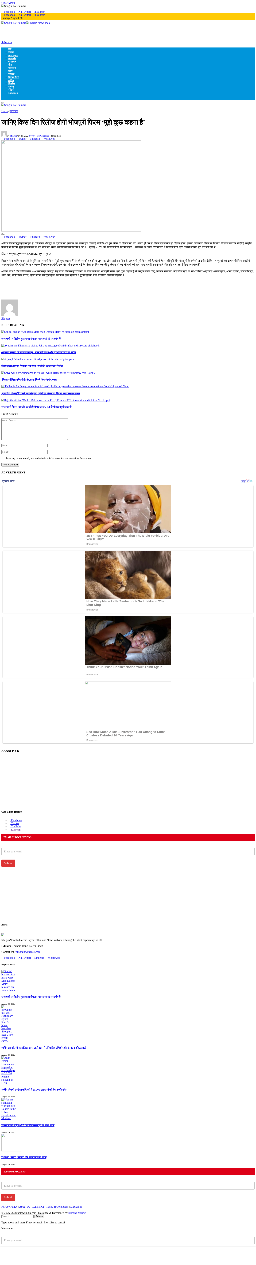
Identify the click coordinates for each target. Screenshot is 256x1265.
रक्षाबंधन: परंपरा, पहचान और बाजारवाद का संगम (23, 1157)
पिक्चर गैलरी (13, 77)
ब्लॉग (10, 71)
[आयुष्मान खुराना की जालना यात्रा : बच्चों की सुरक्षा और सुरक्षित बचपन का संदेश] (50, 345)
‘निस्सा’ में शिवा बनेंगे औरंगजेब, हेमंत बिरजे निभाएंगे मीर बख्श (29, 379)
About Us (24, 1206)
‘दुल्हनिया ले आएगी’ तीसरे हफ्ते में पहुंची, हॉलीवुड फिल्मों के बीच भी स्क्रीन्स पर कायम (40, 393)
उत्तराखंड (12, 58)
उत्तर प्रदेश (13, 55)
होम (9, 49)
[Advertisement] (64, 32)
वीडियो (11, 89)
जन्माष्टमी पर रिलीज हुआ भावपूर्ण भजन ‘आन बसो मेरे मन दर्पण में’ (31, 338)
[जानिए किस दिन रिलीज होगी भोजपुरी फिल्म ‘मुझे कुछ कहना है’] (71, 230)
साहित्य (11, 74)
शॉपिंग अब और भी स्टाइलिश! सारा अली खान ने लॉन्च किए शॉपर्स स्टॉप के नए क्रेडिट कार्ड (43, 1047)
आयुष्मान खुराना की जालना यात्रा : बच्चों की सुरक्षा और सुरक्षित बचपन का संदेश (38, 352)
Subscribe (6, 42)
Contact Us (38, 1206)
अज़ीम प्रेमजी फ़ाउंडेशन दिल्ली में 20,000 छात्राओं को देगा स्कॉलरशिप (34, 1089)
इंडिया (11, 52)
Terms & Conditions (57, 1206)
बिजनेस (11, 83)
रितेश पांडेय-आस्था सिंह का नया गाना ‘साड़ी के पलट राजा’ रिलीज (32, 366)
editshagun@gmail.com (27, 951)
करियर (11, 80)
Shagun (13, 136)
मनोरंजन (12, 67)
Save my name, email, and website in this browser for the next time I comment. (49, 458)
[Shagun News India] (26, 22)
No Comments (43, 136)
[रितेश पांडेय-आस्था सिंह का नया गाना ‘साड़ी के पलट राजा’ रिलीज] (37, 359)
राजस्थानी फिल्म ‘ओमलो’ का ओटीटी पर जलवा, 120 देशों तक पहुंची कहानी (36, 406)
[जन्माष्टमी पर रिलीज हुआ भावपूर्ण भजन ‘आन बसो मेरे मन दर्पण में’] (45, 331)
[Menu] (2, 102)
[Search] (2, 98)
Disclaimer (76, 1206)
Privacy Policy (9, 1206)
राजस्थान (12, 61)
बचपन (11, 86)
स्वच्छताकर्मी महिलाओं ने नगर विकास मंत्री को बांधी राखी (27, 1125)
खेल (10, 64)
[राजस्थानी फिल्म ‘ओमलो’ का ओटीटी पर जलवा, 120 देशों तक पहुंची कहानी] (55, 400)
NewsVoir (13, 92)
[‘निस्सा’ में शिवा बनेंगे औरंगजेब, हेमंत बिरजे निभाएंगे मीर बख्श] (48, 372)
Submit (8, 863)
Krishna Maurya (77, 1212)
